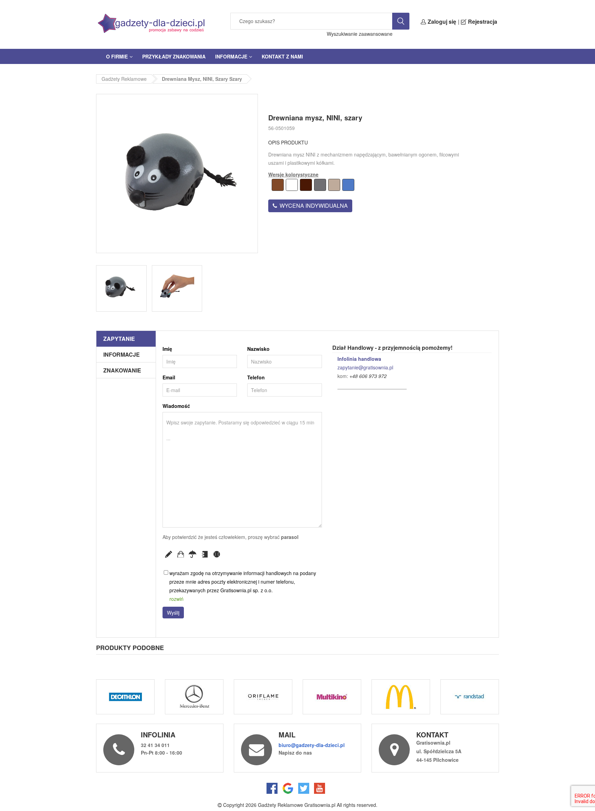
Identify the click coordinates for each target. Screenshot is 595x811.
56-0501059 (281, 128)
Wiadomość (176, 405)
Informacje (231, 56)
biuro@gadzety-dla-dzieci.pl (312, 745)
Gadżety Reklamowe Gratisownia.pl (296, 804)
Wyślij (173, 612)
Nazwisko (258, 348)
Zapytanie (119, 339)
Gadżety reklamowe (124, 78)
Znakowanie (122, 370)
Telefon (256, 377)
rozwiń (176, 598)
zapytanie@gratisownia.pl (365, 367)
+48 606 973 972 (368, 375)
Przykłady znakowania (174, 56)
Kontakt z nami (282, 56)
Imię (167, 348)
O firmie (117, 56)
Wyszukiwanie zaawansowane (360, 33)
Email (169, 377)
